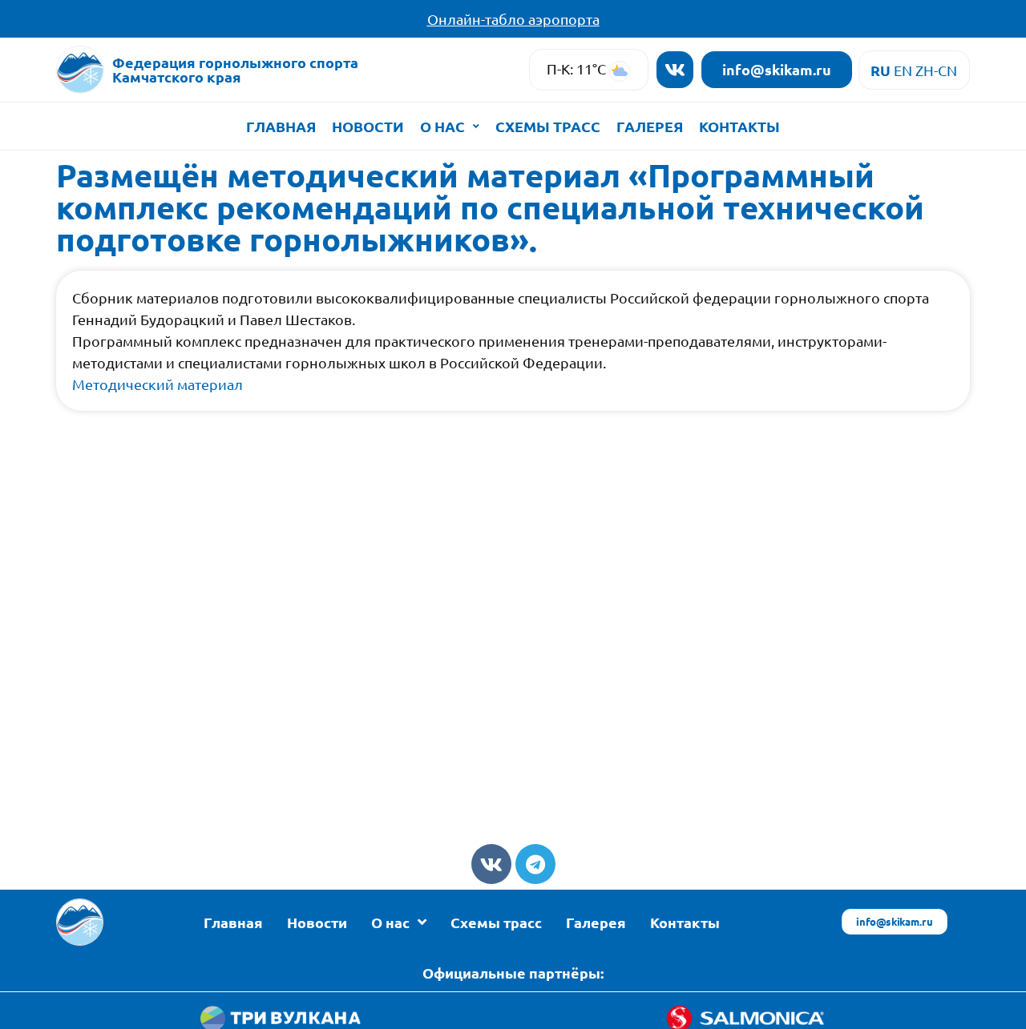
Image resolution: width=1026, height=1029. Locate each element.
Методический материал (157, 384)
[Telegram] (535, 864)
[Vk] (674, 69)
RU (880, 70)
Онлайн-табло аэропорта (513, 18)
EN (903, 70)
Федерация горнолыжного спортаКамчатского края (235, 69)
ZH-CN (936, 70)
